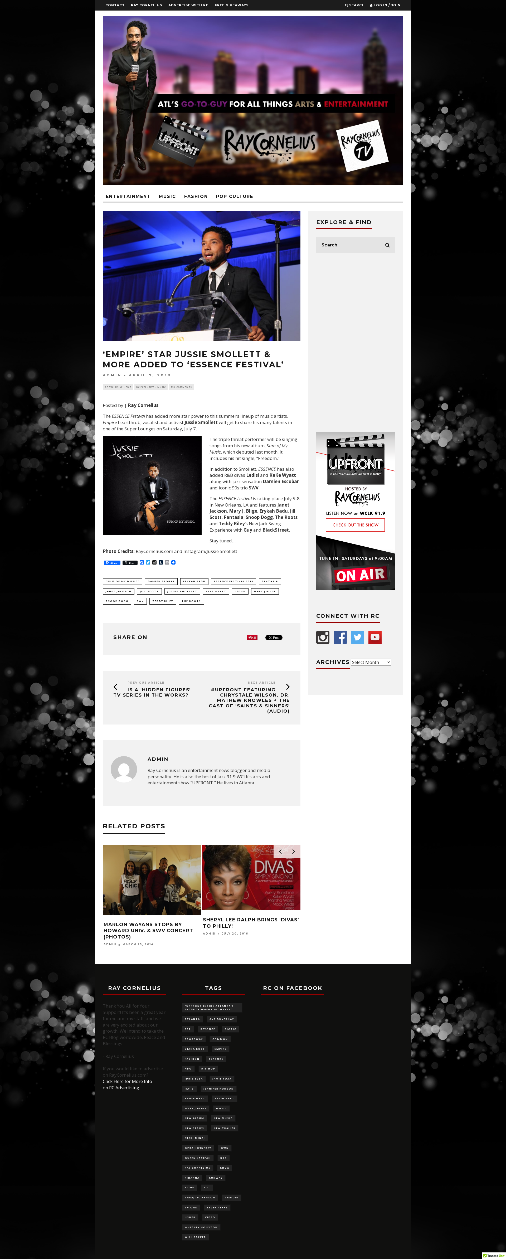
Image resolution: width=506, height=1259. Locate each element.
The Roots (191, 601)
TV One (191, 1207)
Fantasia (270, 581)
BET (188, 1029)
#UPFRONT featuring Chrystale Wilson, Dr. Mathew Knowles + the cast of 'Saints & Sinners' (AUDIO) (249, 700)
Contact (115, 5)
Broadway (194, 1039)
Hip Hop (208, 1068)
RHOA (224, 1167)
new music (223, 1118)
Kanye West (195, 1098)
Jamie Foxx (222, 1078)
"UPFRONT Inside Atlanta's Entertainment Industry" (209, 1007)
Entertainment (128, 196)
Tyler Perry (217, 1207)
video (210, 1217)
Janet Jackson (119, 591)
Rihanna (192, 1177)
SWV (140, 601)
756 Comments (181, 387)
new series (194, 1128)
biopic (230, 1029)
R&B (223, 1158)
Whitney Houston (201, 1227)
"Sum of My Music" (122, 581)
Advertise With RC (188, 5)
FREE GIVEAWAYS (232, 5)
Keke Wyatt (216, 591)
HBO (188, 1068)
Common (220, 1039)
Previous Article (146, 682)
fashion (192, 1059)
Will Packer (195, 1237)
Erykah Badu (194, 581)
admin (112, 375)
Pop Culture (234, 196)
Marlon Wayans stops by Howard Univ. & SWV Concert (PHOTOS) (148, 931)
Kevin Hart (225, 1098)
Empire (221, 1049)
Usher (190, 1217)
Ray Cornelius (146, 5)
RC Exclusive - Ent (118, 387)
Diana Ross (195, 1049)
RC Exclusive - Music (151, 387)
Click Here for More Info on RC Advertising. (127, 1084)
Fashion (196, 196)
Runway (216, 1177)
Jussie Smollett (182, 591)
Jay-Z (189, 1088)
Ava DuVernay (222, 1019)
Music (167, 196)
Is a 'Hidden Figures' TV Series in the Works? (152, 692)
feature (216, 1059)
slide (189, 1187)
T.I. (207, 1187)
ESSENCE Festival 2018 (233, 581)
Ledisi (240, 591)
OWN (225, 1148)
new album (194, 1118)
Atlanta (192, 1019)
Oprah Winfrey (198, 1148)
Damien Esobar (161, 581)
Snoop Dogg (117, 601)
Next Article (262, 682)
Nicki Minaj (195, 1138)
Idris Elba (194, 1078)
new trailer (225, 1128)
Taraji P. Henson (200, 1197)
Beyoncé (208, 1029)
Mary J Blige (265, 591)
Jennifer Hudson (218, 1088)
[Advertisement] (355, 342)
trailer (232, 1197)
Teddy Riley (162, 601)
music (221, 1108)
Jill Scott (149, 591)
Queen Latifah (198, 1158)
